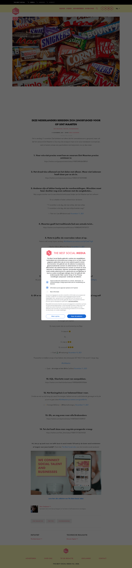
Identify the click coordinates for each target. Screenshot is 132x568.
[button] (66, 291)
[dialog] (66, 284)
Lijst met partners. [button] (73, 301)
